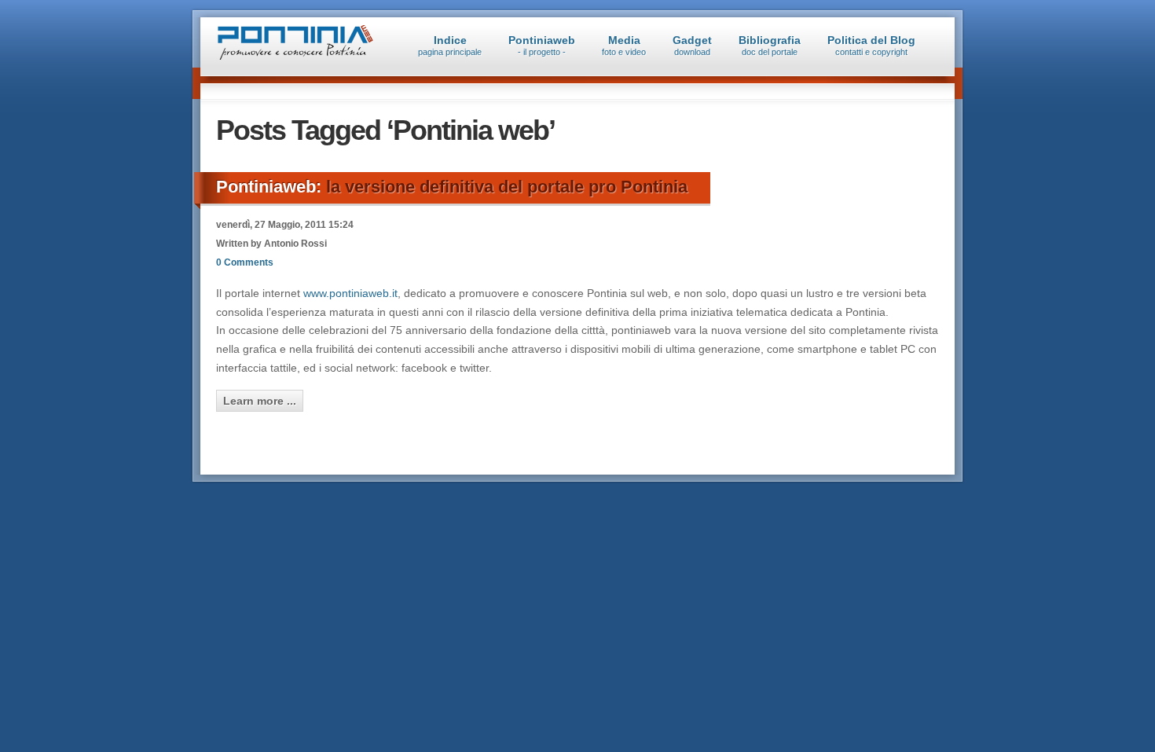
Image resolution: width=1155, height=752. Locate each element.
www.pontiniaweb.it (350, 293)
